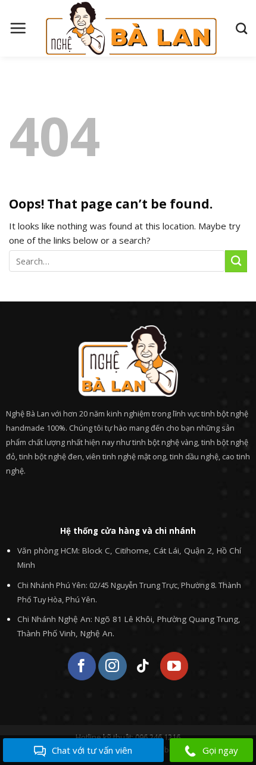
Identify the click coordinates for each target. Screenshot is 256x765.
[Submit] (236, 261)
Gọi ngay (220, 750)
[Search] (241, 28)
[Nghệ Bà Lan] (131, 28)
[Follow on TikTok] (143, 666)
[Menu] (18, 28)
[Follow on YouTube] (174, 666)
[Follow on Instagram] (112, 666)
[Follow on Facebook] (82, 666)
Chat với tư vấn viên (92, 750)
